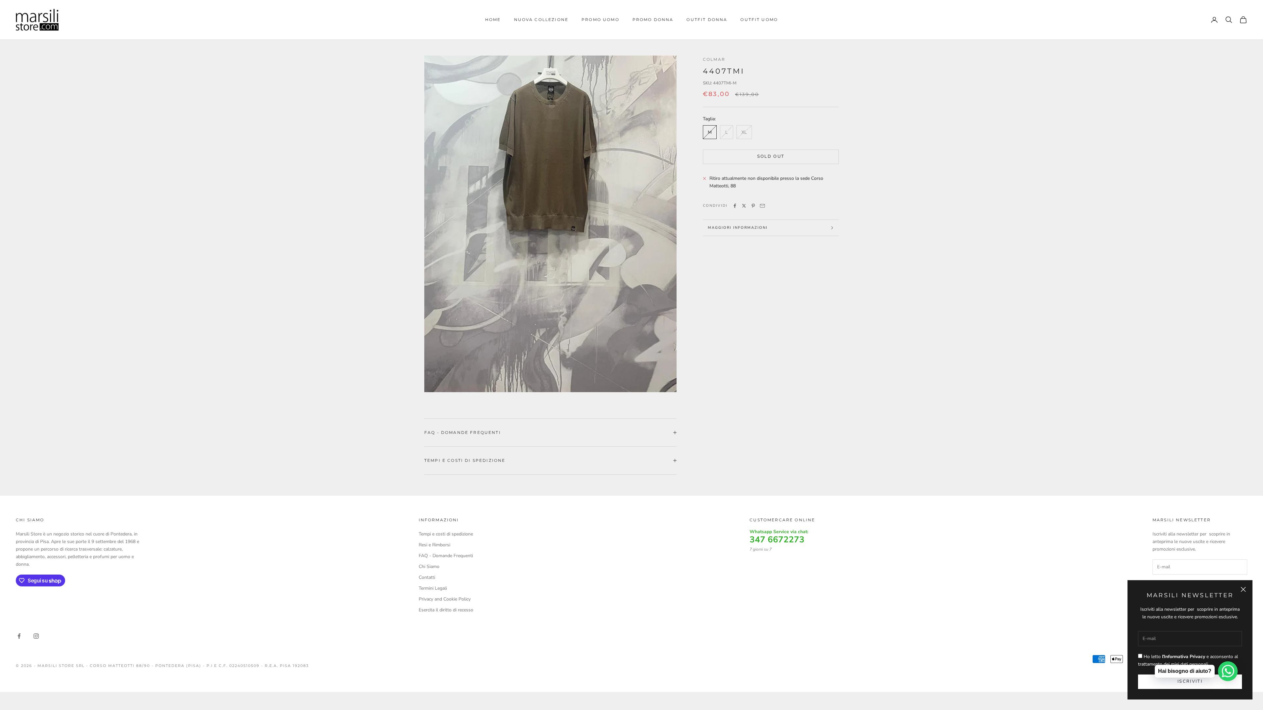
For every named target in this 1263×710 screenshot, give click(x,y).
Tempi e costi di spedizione (446, 534)
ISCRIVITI (1189, 681)
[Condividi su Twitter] (744, 205)
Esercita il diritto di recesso (446, 610)
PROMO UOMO (600, 19)
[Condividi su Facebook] (734, 205)
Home (493, 19)
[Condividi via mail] (762, 205)
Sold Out (771, 156)
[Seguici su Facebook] (19, 636)
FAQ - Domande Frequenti (446, 556)
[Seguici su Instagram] (36, 636)
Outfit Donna (706, 19)
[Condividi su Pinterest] (753, 205)
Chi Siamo (429, 566)
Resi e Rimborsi (434, 545)
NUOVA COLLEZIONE (541, 19)
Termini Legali (433, 588)
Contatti (427, 577)
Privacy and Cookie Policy (445, 599)
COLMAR (714, 59)
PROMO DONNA (653, 19)
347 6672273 (777, 539)
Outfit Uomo (759, 19)
